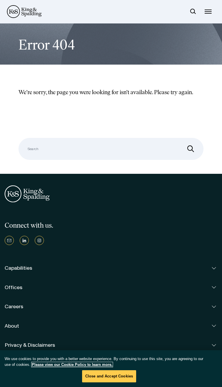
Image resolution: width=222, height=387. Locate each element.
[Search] (193, 11)
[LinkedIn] (24, 240)
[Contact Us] (9, 240)
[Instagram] (39, 240)
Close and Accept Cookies (109, 376)
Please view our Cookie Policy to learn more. (72, 364)
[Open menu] (208, 12)
